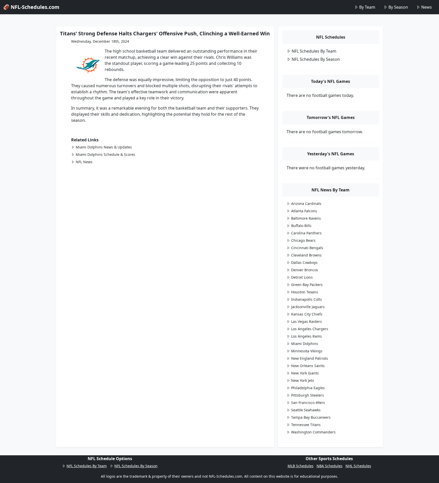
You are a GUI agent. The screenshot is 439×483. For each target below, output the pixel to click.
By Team (367, 7)
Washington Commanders (313, 432)
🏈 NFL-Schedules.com (31, 7)
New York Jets (302, 380)
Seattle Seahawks (306, 409)
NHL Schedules (358, 465)
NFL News (84, 161)
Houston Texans (304, 292)
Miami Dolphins (304, 343)
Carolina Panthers (306, 233)
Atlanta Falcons (304, 210)
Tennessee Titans (306, 424)
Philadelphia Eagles (308, 387)
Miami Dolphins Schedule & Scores (105, 154)
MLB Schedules (300, 465)
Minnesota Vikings (306, 351)
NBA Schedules (329, 465)
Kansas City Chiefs (306, 314)
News (426, 7)
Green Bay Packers (307, 284)
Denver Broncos (304, 269)
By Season (398, 7)
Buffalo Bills (301, 225)
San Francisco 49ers (308, 402)
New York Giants (305, 373)
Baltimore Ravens (306, 218)
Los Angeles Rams (306, 336)
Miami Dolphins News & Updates (104, 147)
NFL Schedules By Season (316, 59)
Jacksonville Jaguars (308, 306)
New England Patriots (309, 358)
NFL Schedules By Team (314, 51)
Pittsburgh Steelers (307, 395)
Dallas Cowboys (304, 262)
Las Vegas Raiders (306, 321)
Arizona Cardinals (306, 203)
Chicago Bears (303, 240)
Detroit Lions (302, 277)
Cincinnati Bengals (307, 247)
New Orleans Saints (308, 365)
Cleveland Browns (306, 255)
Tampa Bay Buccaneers (311, 417)
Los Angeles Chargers (309, 328)
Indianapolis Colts (306, 299)
